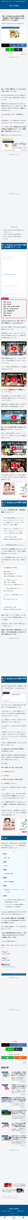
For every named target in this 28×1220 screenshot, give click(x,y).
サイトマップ (14, 1213)
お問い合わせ (20, 1211)
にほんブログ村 (5, 953)
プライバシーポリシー (7, 1211)
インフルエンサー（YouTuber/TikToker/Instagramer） (14, 974)
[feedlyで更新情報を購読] (7, 1057)
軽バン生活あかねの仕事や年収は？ (13, 236)
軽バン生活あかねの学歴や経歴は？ (13, 234)
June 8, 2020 (17, 609)
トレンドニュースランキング (8, 966)
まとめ (6, 238)
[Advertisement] (14, 72)
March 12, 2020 (18, 539)
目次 (12, 227)
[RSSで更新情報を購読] (20, 1057)
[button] (18, 49)
